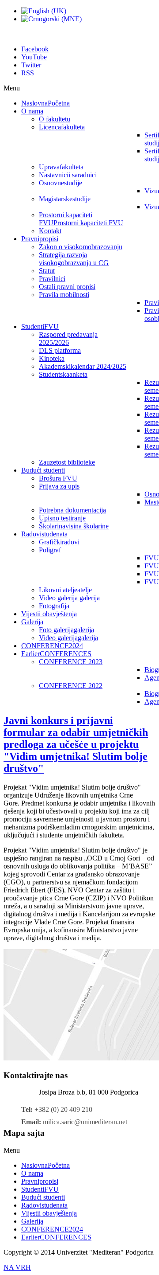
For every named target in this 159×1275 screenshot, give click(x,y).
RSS (27, 73)
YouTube (34, 57)
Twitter (31, 65)
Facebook (35, 49)
